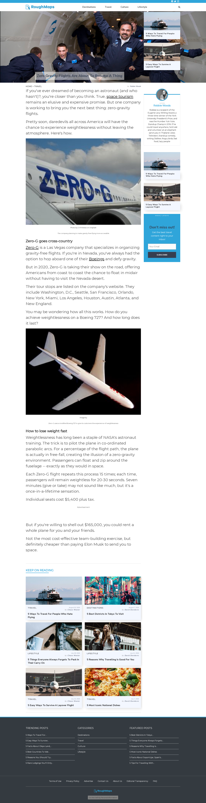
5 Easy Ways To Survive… (37, 741)
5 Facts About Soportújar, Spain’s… (146, 757)
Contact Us (103, 781)
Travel (108, 7)
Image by (83, 418)
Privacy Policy (72, 781)
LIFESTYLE (33, 653)
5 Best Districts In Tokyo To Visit (105, 614)
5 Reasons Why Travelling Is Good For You (110, 659)
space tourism (120, 96)
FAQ (155, 781)
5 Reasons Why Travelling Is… (143, 746)
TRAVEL (38, 86)
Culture (125, 7)
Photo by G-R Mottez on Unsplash (83, 228)
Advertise (88, 781)
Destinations (89, 7)
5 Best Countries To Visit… (38, 752)
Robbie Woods (135, 86)
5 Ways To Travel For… (36, 735)
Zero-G (32, 247)
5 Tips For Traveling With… (142, 763)
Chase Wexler (73, 610)
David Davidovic (132, 610)
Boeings (96, 259)
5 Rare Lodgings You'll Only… (39, 763)
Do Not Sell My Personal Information (103, 797)
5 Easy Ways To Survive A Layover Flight (51, 705)
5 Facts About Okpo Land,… (39, 746)
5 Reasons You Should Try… (39, 757)
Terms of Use (55, 781)
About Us (117, 781)
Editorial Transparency (137, 781)
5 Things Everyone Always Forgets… (146, 741)
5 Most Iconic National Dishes (103, 705)
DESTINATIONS (95, 608)
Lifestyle (142, 7)
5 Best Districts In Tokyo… (141, 735)
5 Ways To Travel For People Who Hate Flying (160, 174)
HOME (29, 86)
